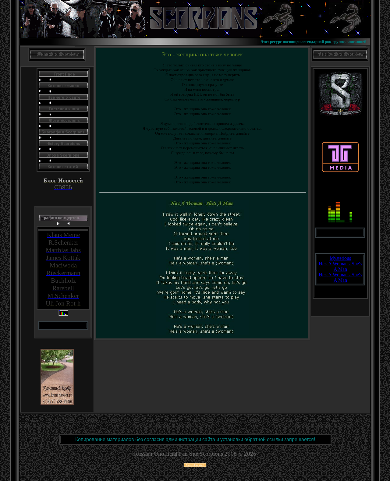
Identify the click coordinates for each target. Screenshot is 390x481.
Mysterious (340, 258)
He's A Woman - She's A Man (340, 266)
